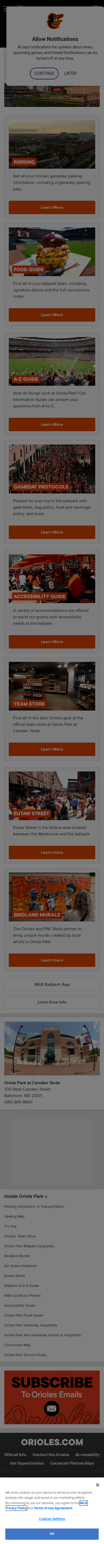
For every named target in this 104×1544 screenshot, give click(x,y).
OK (52, 1534)
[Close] (97, 1485)
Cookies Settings (52, 1519)
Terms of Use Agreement (53, 1508)
